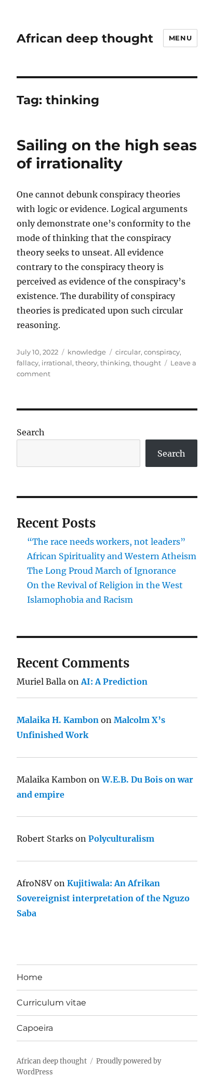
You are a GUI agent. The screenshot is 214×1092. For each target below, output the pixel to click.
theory (86, 363)
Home (30, 977)
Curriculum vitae (51, 1003)
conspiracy (162, 352)
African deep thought (85, 38)
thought (147, 363)
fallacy (27, 363)
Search (31, 432)
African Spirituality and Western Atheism (111, 556)
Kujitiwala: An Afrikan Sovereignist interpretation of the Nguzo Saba (103, 898)
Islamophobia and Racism (80, 599)
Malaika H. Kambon (58, 720)
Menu (180, 38)
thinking (115, 363)
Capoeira (35, 1028)
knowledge (87, 352)
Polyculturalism (121, 838)
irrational (57, 363)
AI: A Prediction (114, 681)
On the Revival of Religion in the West (105, 585)
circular (128, 352)
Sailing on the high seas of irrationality (107, 154)
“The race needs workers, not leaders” (106, 541)
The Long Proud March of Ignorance (101, 570)
